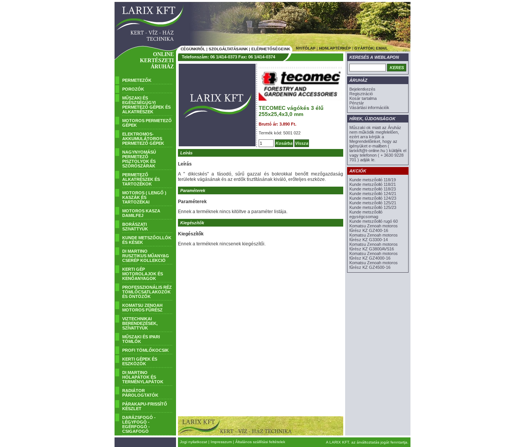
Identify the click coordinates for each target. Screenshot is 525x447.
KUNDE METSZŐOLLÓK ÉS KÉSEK (146, 240)
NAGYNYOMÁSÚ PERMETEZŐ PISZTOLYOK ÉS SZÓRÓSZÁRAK (139, 159)
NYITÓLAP (306, 48)
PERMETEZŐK (136, 80)
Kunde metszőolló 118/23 (372, 189)
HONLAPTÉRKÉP (335, 48)
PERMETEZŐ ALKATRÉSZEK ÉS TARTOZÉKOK (141, 179)
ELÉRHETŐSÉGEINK (270, 49)
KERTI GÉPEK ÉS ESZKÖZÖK (139, 361)
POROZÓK (133, 89)
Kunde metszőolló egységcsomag (365, 214)
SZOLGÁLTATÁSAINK (228, 49)
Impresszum (221, 442)
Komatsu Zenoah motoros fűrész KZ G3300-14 (373, 237)
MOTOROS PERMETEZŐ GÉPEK (147, 122)
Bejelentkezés (362, 89)
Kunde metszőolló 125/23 (372, 207)
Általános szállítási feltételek (260, 442)
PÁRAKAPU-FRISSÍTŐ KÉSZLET (144, 406)
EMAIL (382, 48)
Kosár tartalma (363, 98)
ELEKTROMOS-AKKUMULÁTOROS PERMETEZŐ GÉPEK (143, 139)
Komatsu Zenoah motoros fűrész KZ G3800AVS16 (373, 246)
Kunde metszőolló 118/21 (372, 184)
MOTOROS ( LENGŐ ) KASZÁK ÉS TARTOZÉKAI (144, 197)
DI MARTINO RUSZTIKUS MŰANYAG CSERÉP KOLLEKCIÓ (145, 256)
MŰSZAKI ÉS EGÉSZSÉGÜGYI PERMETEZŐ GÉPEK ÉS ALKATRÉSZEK (146, 105)
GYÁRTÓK (364, 48)
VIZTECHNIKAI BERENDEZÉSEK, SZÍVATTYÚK (140, 323)
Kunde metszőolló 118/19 (372, 179)
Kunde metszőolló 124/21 (372, 193)
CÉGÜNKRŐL (193, 49)
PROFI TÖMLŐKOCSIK (145, 350)
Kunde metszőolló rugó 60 (373, 221)
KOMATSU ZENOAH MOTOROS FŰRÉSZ (142, 307)
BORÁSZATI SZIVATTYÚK (135, 226)
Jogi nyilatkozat (193, 442)
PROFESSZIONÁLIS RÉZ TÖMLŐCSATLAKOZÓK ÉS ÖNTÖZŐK (147, 292)
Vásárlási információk (369, 107)
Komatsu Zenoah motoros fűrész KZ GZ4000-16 (373, 255)
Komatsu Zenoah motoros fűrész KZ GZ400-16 (373, 228)
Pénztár (356, 103)
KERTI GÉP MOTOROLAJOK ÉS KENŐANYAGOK (142, 274)
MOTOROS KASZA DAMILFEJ (141, 213)
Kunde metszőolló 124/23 (372, 198)
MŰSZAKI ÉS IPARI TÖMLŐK (141, 339)
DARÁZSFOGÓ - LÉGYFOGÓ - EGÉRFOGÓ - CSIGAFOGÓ (139, 424)
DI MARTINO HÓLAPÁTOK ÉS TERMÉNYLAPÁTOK (142, 377)
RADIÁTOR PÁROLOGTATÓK (140, 392)
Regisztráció (361, 93)
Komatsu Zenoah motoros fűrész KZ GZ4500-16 (373, 265)
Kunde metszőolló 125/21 (372, 202)
